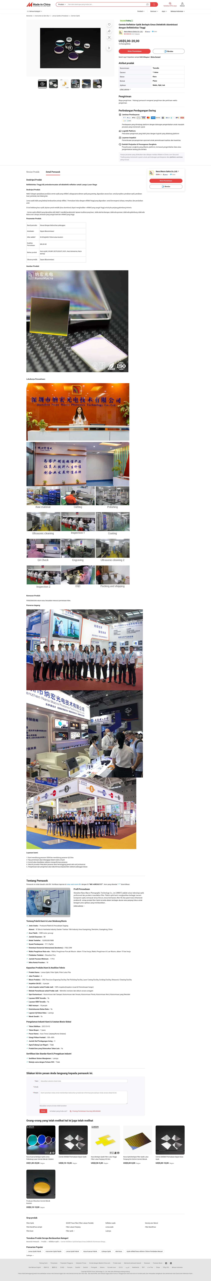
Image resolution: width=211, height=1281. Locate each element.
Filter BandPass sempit (34, 1227)
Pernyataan (54, 1263)
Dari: (36, 1081)
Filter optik (69, 1231)
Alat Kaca (118, 1251)
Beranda (29, 16)
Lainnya (108, 1231)
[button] (147, 4)
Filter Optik (30, 1223)
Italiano (102, 1267)
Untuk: (36, 1087)
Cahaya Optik (106, 1251)
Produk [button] (61, 4)
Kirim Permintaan (135, 51)
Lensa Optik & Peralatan (60, 16)
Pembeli (140, 11)
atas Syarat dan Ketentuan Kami (183, 1273)
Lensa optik (109, 1227)
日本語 (62, 1267)
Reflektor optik (110, 1223)
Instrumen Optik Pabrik (53, 1251)
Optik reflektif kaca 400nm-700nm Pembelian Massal (145, 1251)
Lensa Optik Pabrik (34, 1251)
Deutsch (85, 1267)
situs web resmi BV (74, 884)
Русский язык (111, 1267)
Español (77, 1267)
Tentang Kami (43, 1263)
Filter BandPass (150, 1227)
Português (94, 1267)
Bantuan (153, 11)
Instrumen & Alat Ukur (42, 16)
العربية (127, 1267)
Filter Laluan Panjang (73, 1227)
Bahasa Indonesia (177, 1267)
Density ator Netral (151, 1223)
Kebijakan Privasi (81, 1263)
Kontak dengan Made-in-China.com (99, 1263)
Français (69, 1267)
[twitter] (171, 1263)
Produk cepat (117, 1263)
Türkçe (158, 1267)
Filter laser (29, 1231)
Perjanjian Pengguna (66, 1263)
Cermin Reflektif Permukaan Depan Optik (72, 1157)
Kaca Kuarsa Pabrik (90, 1251)
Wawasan (147, 1263)
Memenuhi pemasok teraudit (132, 1263)
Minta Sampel (155, 57)
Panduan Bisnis (157, 1263)
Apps (163, 11)
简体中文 (46, 1267)
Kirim (43, 1111)
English (38, 1267)
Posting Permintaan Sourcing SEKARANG (85, 1111)
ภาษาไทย (150, 1267)
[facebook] (166, 1263)
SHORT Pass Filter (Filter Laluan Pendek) (80, 1223)
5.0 (159, 174)
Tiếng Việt (166, 1267)
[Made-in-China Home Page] (38, 4)
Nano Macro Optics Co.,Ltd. (133, 31)
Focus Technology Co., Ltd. (99, 1271)
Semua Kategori (34, 11)
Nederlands (135, 1267)
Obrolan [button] (170, 51)
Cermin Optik (75, 16)
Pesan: (36, 1093)
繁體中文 (54, 1267)
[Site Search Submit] (154, 4)
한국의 (121, 1267)
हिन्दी (143, 1267)
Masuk (182, 6)
